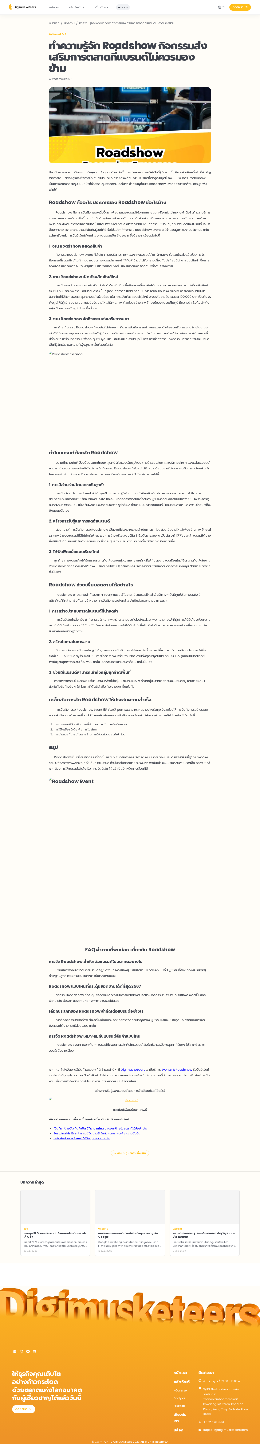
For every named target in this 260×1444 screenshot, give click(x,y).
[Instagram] (21, 1352)
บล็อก (178, 1430)
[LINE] (28, 1352)
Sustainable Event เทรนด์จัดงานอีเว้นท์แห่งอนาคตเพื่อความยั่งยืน (96, 1133)
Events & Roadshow (177, 1069)
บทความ (123, 7)
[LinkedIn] (34, 1352)
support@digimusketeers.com (225, 1430)
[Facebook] (15, 1352)
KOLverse (180, 1390)
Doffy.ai (179, 1398)
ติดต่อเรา (237, 7)
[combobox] (221, 7)
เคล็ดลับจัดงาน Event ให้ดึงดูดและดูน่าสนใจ (81, 1138)
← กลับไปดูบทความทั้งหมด (130, 1153)
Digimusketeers (133, 1069)
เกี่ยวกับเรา (101, 7)
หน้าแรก (54, 7)
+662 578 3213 (213, 1422)
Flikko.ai (179, 1406)
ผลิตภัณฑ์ (74, 7)
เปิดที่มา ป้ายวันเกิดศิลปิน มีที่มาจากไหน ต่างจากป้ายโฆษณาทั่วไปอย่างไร (100, 1128)
